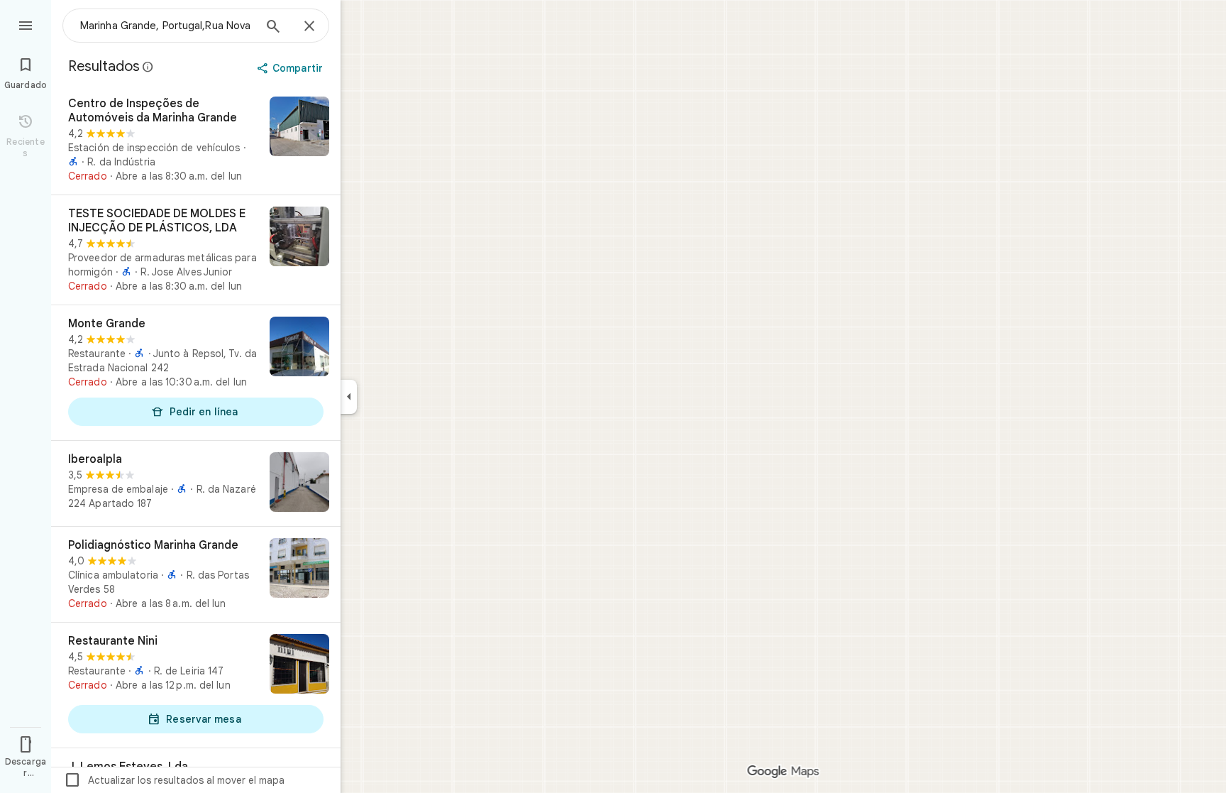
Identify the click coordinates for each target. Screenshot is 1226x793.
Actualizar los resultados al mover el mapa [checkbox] (174, 780)
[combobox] (166, 25)
